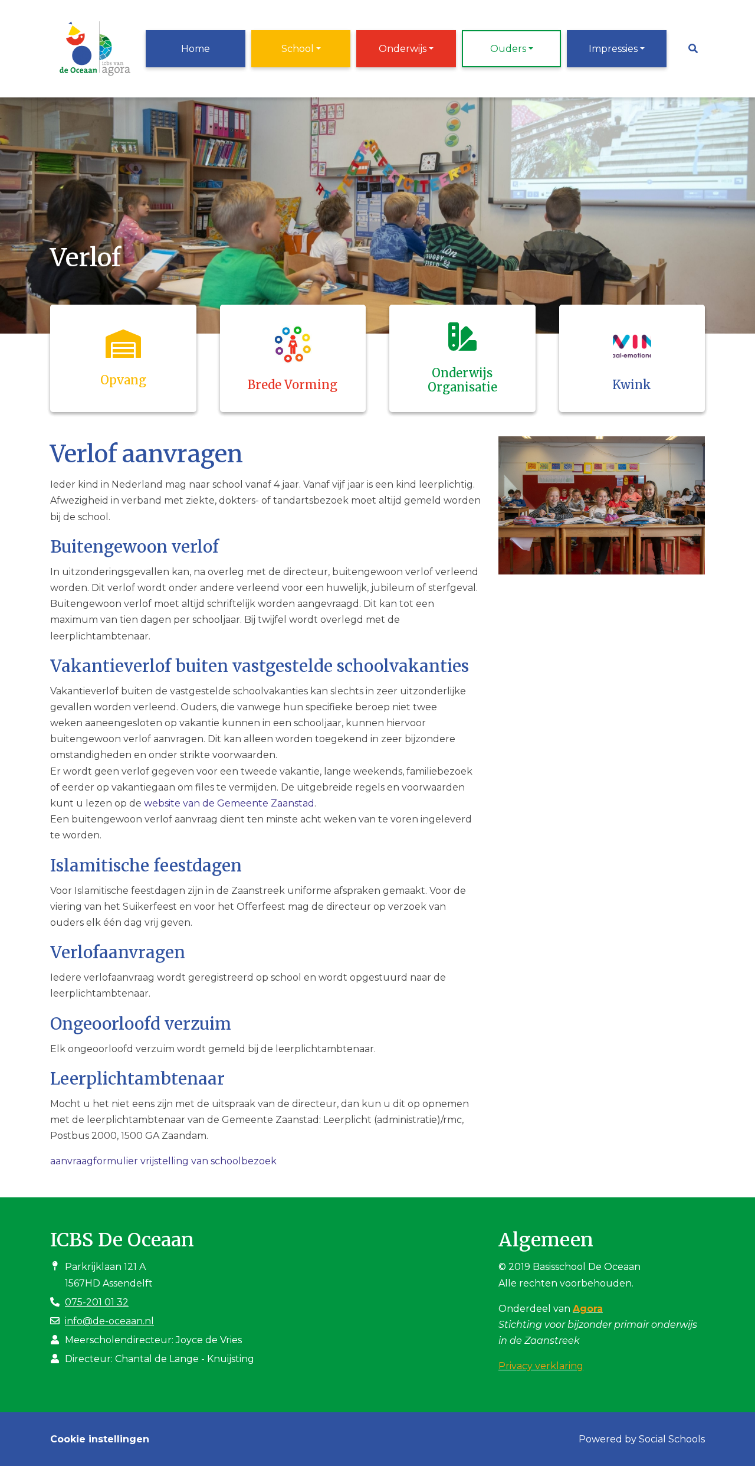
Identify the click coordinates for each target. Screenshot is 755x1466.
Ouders (508, 48)
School (297, 48)
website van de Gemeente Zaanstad (229, 803)
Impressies (613, 48)
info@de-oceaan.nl (109, 1321)
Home (195, 48)
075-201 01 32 (97, 1302)
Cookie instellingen (99, 1439)
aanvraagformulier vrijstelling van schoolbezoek (163, 1161)
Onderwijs (402, 48)
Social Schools (672, 1439)
